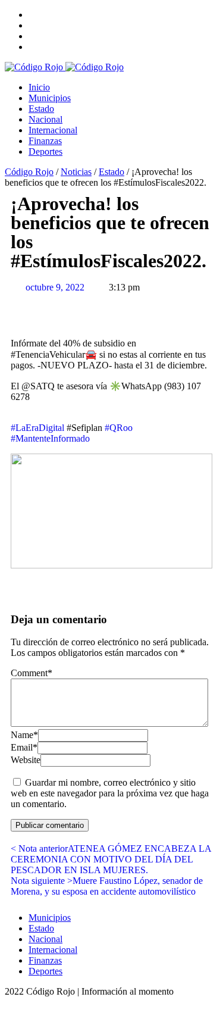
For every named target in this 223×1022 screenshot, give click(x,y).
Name (24, 735)
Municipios (50, 98)
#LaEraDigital (37, 428)
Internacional (53, 130)
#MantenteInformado (50, 438)
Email (24, 747)
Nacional (45, 119)
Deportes (45, 151)
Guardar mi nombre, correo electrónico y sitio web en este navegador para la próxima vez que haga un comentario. (110, 793)
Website (25, 760)
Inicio (39, 87)
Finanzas (45, 141)
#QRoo (119, 428)
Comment (31, 673)
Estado (41, 109)
